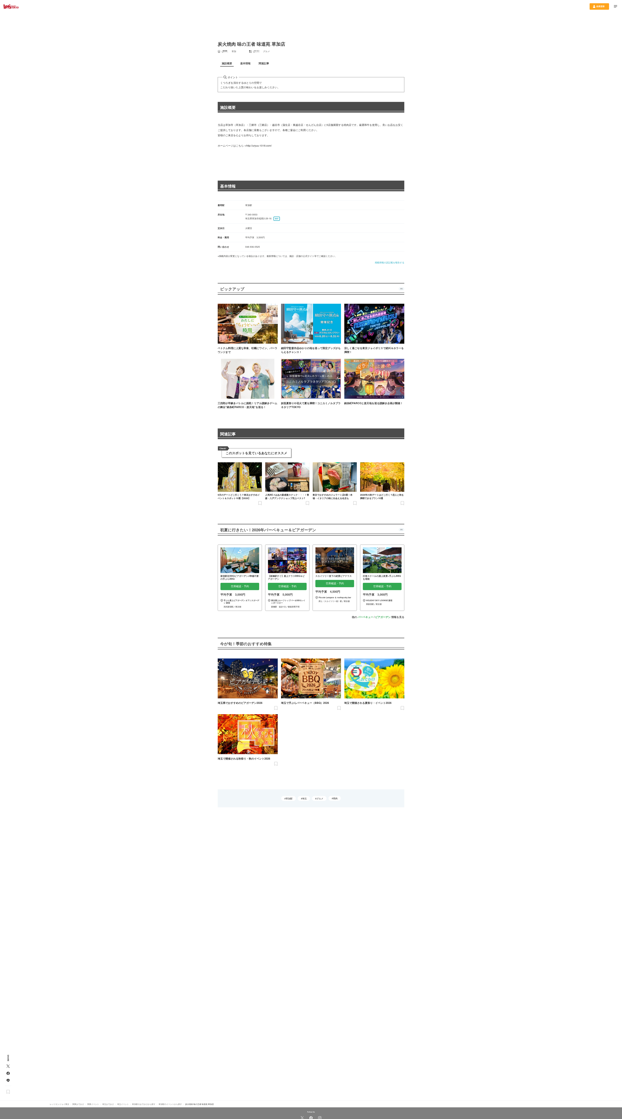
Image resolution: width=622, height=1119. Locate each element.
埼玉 (304, 798)
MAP (276, 219)
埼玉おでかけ (108, 1104)
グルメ (320, 798)
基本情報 (228, 186)
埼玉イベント (123, 1104)
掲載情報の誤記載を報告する (389, 262)
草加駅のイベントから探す (170, 1104)
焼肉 (335, 798)
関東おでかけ (78, 1104)
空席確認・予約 (240, 586)
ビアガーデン (383, 617)
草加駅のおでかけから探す (143, 1104)
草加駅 (289, 798)
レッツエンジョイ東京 (59, 1104)
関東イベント (93, 1104)
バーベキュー (365, 617)
